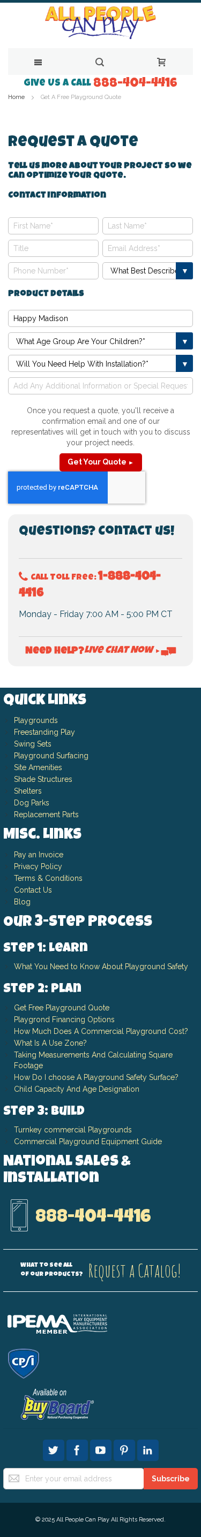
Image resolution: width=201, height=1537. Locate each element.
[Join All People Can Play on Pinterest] (125, 1448)
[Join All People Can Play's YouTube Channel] (102, 1448)
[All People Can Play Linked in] (148, 1448)
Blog (22, 901)
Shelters (28, 791)
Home (17, 97)
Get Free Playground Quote (61, 1007)
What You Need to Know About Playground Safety (101, 966)
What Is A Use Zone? (50, 1043)
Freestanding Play (44, 732)
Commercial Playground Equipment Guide (88, 1141)
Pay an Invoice (38, 854)
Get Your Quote (101, 462)
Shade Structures (43, 779)
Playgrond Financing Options (64, 1019)
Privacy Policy (38, 866)
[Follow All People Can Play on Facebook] (78, 1448)
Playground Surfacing (51, 755)
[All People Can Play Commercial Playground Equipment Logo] (100, 22)
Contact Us (33, 890)
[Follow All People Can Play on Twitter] (54, 1448)
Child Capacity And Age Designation (76, 1089)
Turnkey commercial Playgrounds (73, 1129)
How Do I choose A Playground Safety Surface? (96, 1077)
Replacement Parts (46, 814)
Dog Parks (31, 802)
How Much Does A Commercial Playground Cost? (101, 1031)
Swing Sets (32, 744)
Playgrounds (36, 720)
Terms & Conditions (48, 878)
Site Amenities (38, 767)
